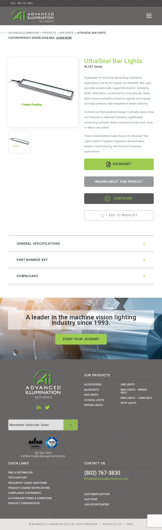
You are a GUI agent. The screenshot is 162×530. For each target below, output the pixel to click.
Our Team (90, 499)
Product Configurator (24, 503)
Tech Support (17, 477)
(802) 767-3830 (102, 473)
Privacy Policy (112, 524)
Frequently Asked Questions (27, 482)
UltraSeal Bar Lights (113, 61)
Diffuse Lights (93, 405)
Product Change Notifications (29, 487)
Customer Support (97, 494)
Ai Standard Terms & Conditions (30, 498)
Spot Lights (128, 403)
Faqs (130, 524)
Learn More (64, 37)
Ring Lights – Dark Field (136, 398)
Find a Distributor (20, 472)
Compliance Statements (24, 493)
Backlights (91, 389)
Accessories (93, 384)
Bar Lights (91, 394)
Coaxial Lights (94, 400)
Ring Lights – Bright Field (134, 391)
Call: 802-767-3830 (22, 3)
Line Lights (128, 384)
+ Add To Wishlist (121, 215)
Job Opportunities (96, 504)
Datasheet (122, 164)
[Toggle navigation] (149, 16)
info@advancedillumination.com (106, 479)
